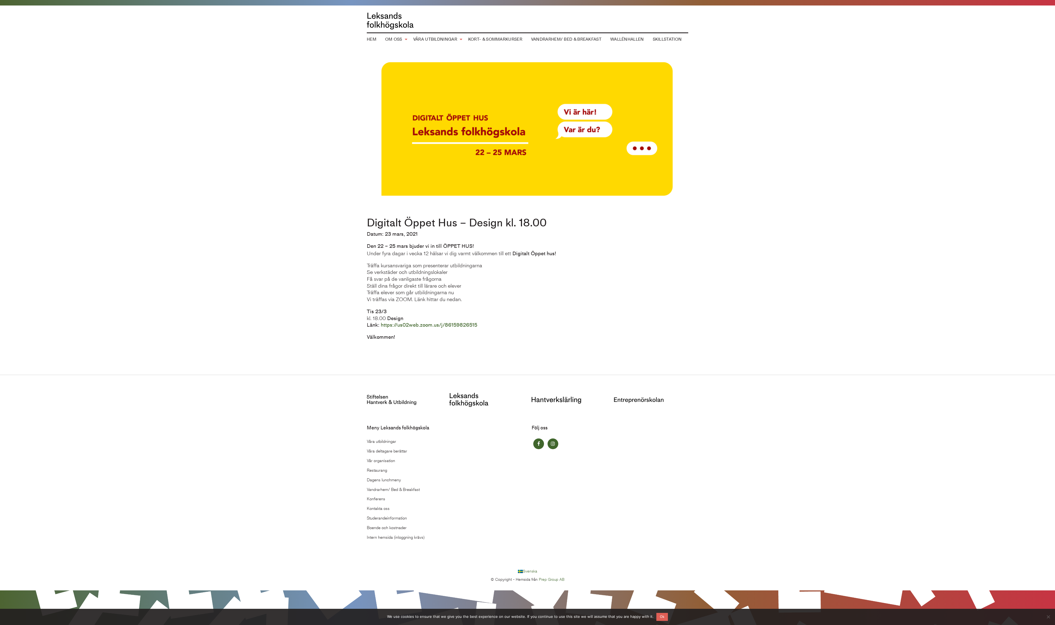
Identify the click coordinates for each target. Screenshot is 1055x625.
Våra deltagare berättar (387, 451)
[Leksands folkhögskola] (468, 399)
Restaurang (377, 470)
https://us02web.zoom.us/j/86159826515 (429, 325)
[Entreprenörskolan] (638, 399)
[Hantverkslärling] (556, 399)
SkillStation (667, 39)
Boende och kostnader (387, 527)
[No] (1048, 617)
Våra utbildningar (435, 39)
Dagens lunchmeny (384, 479)
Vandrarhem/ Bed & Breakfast (566, 39)
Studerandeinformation (387, 518)
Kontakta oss (378, 508)
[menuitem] (371, 40)
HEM (371, 39)
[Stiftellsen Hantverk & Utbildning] (391, 399)
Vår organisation (381, 460)
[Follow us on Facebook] (538, 443)
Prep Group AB (552, 579)
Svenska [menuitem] (530, 571)
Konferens (376, 498)
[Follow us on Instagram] (553, 443)
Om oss (393, 39)
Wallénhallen (627, 39)
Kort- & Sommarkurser (495, 39)
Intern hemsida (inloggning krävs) (395, 537)
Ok (662, 617)
